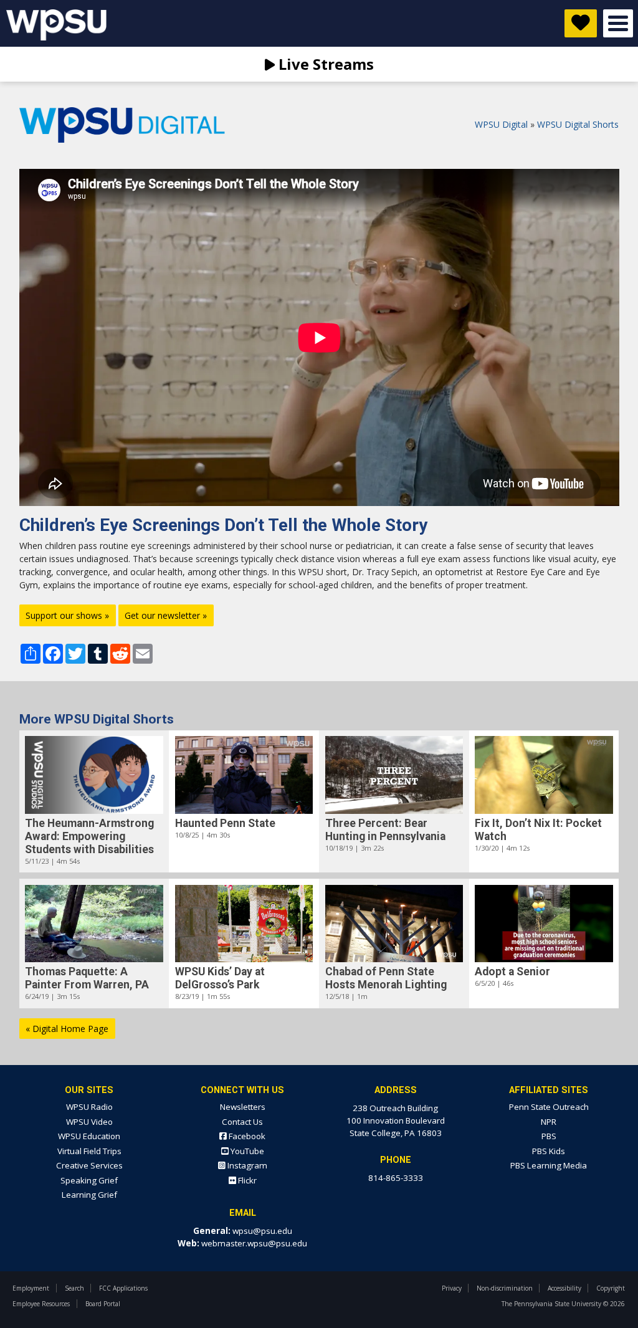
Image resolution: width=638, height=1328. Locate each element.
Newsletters (242, 1106)
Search (74, 1288)
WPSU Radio (89, 1106)
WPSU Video (89, 1121)
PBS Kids (548, 1151)
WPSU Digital (501, 124)
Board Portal (102, 1303)
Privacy (452, 1288)
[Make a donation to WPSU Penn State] (580, 23)
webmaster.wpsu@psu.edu (254, 1243)
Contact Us (242, 1121)
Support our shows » (67, 615)
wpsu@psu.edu (262, 1230)
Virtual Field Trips (89, 1151)
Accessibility (564, 1288)
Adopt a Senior (512, 971)
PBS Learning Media (548, 1165)
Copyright (610, 1288)
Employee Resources (41, 1303)
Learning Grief (89, 1194)
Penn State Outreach (549, 1106)
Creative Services (89, 1165)
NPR (548, 1121)
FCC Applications (123, 1288)
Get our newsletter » (166, 615)
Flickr (246, 1180)
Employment (30, 1288)
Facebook (246, 1136)
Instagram (246, 1165)
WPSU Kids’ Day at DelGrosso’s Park (220, 978)
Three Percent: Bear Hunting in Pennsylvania (385, 830)
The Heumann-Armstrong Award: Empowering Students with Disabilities (89, 836)
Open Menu (618, 23)
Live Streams (324, 64)
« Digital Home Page (67, 1028)
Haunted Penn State (225, 823)
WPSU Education (89, 1136)
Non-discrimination (505, 1288)
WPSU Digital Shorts (578, 124)
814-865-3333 (395, 1177)
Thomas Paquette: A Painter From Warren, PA (87, 978)
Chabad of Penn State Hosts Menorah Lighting (386, 978)
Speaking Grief (89, 1180)
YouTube (246, 1151)
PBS (548, 1136)
